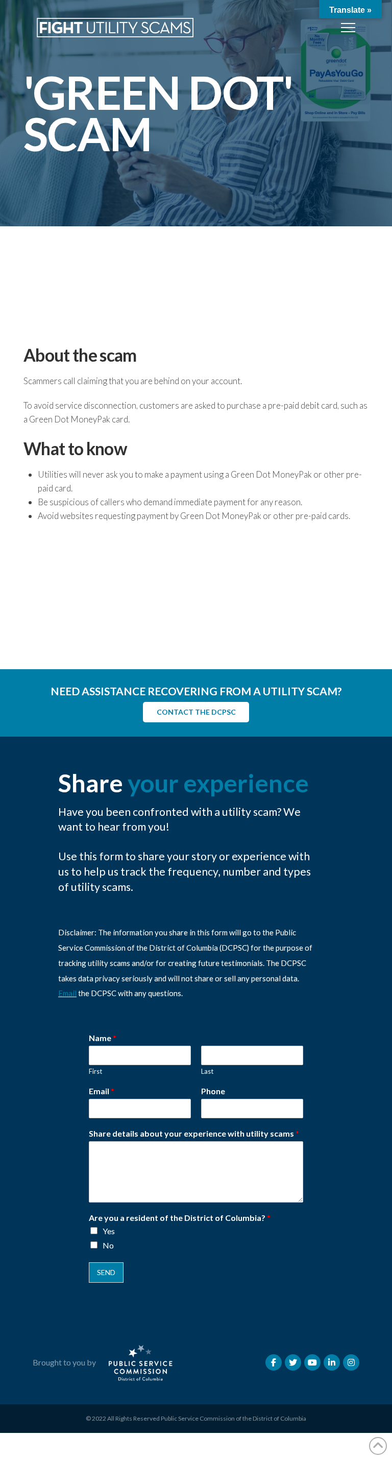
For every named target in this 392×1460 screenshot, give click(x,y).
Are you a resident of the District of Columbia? (180, 1217)
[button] (348, 27)
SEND (106, 1272)
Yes (109, 1231)
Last (207, 1071)
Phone (213, 1091)
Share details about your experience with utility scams (194, 1133)
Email (67, 993)
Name (102, 1038)
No (108, 1245)
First (95, 1071)
